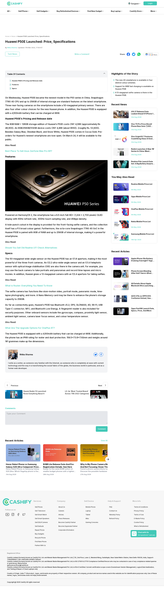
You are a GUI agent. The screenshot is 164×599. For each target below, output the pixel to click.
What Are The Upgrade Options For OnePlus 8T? (30, 328)
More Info (137, 501)
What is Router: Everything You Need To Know (28, 285)
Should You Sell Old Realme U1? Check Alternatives (31, 247)
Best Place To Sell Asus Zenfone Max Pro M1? (28, 151)
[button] (150, 3)
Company (61, 501)
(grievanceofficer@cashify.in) (17, 565)
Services (37, 501)
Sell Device (89, 501)
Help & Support (114, 501)
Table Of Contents (16, 74)
